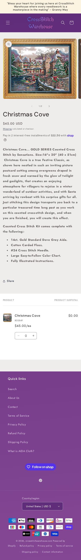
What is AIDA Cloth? (21, 451)
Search (12, 389)
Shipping (7, 128)
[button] (8, 22)
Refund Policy (16, 433)
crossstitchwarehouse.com (39, 540)
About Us (13, 398)
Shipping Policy (18, 442)
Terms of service (64, 545)
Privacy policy (45, 545)
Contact (12, 407)
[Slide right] (49, 106)
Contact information (52, 551)
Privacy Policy (17, 424)
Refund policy (27, 545)
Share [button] (10, 281)
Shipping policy (30, 551)
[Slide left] (32, 106)
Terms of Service (18, 416)
